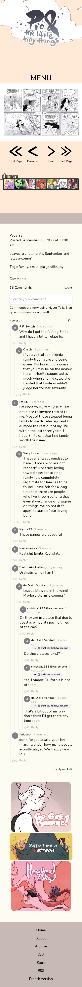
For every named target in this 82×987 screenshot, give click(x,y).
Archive (41, 946)
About (41, 938)
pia (42, 267)
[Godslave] (30, 184)
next (52, 161)
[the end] (20, 184)
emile (34, 267)
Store (41, 962)
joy (61, 267)
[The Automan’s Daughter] (41, 184)
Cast (41, 954)
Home (41, 930)
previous (32, 161)
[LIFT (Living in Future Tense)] (73, 184)
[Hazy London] (52, 184)
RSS (41, 970)
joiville (51, 267)
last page (66, 161)
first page (16, 161)
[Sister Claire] (9, 184)
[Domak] (62, 184)
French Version (41, 979)
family (23, 267)
